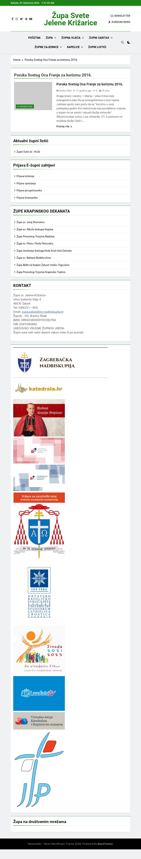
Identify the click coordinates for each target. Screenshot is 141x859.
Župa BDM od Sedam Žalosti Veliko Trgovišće (43, 265)
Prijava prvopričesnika (29, 190)
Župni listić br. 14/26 (28, 151)
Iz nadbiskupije (25, 106)
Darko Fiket (65, 90)
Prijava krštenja (25, 176)
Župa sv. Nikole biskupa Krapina (35, 229)
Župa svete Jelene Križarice (70, 19)
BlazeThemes (105, 843)
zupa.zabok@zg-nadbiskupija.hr (43, 311)
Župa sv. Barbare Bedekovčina (34, 257)
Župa (49, 37)
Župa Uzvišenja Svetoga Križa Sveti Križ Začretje (44, 250)
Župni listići (97, 47)
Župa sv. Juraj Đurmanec (31, 222)
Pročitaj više (62, 126)
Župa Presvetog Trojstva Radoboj (36, 236)
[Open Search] (122, 42)
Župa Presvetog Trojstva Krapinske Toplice (41, 272)
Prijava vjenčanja (26, 183)
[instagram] (16, 19)
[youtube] (30, 19)
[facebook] (12, 19)
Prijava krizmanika (27, 197)
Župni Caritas (99, 37)
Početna (34, 37)
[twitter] (21, 19)
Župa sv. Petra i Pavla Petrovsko (35, 243)
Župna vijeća (70, 37)
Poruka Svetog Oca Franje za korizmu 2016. (89, 84)
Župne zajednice (46, 47)
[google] (26, 19)
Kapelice (73, 47)
